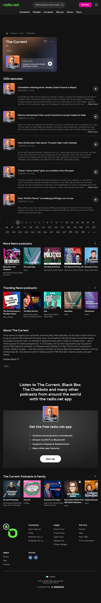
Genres (70, 12)
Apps (81, 533)
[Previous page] (13, 223)
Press (30, 533)
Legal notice (59, 537)
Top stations (25, 12)
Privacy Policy (59, 533)
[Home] (7, 33)
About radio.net (34, 529)
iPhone (6, 557)
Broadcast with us (35, 541)
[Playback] (50, 64)
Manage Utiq (59, 541)
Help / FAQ (83, 537)
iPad (5, 561)
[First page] (8, 223)
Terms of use (59, 529)
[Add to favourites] (45, 41)
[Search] (62, 4)
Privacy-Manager (60, 544)
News (9, 51)
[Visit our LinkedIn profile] (30, 557)
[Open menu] (96, 4)
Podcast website (9, 359)
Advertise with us (35, 537)
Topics (78, 12)
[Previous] (88, 242)
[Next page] (89, 232)
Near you (60, 12)
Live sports (48, 12)
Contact (82, 529)
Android (6, 564)
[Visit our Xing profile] (36, 557)
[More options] (52, 41)
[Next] (95, 242)
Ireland (52, 577)
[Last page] (94, 232)
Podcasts (37, 12)
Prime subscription (86, 541)
